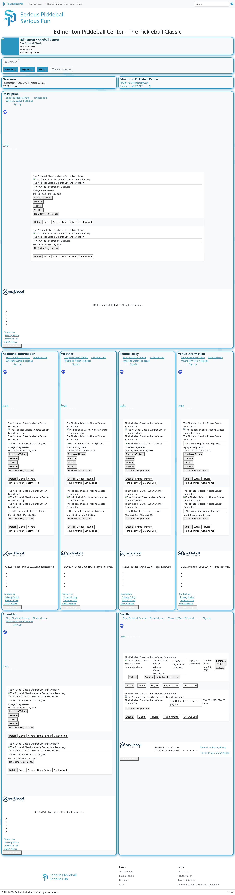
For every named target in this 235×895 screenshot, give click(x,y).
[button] (231, 4)
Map (41, 69)
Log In (9, 104)
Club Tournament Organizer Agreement (198, 884)
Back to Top (12, 345)
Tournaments (14, 4)
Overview (12, 61)
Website (9, 69)
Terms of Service (186, 880)
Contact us (9, 332)
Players (12, 133)
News (11, 117)
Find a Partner (69, 221)
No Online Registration (46, 213)
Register (26, 69)
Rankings (13, 136)
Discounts (69, 3)
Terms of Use (11, 338)
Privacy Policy (12, 335)
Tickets (11, 140)
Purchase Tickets (43, 197)
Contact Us (183, 871)
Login (5, 145)
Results (12, 123)
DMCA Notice (10, 341)
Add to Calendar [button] (63, 69)
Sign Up (17, 104)
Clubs (79, 3)
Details (37, 221)
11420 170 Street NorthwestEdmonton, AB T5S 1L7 (134, 84)
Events (47, 221)
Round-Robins (54, 3)
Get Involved (85, 221)
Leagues (12, 127)
